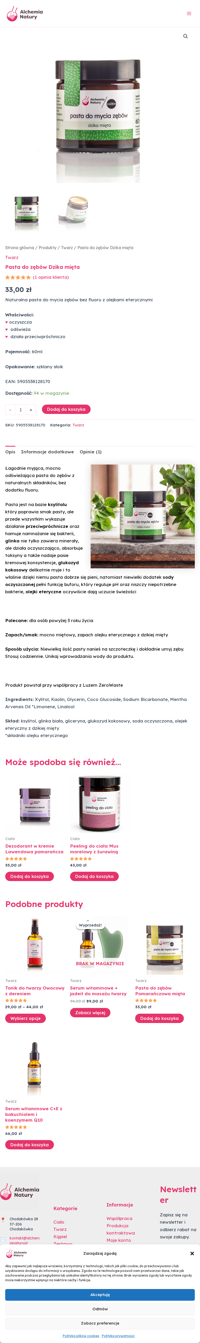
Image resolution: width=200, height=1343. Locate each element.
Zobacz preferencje (100, 1323)
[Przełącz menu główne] (189, 13)
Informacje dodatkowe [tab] (47, 451)
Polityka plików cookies (81, 1336)
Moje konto (119, 1240)
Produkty (48, 247)
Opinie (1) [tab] (91, 451)
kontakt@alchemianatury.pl (25, 1241)
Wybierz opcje (25, 1018)
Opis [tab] (10, 451)
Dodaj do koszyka (66, 409)
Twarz (67, 247)
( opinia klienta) (51, 277)
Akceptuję (100, 1294)
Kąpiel (60, 1236)
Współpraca (119, 1218)
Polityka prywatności (118, 1336)
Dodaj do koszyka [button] (29, 876)
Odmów (100, 1308)
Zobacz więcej (90, 1012)
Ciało (58, 1222)
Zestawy (62, 1243)
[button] (192, 1253)
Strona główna (19, 247)
